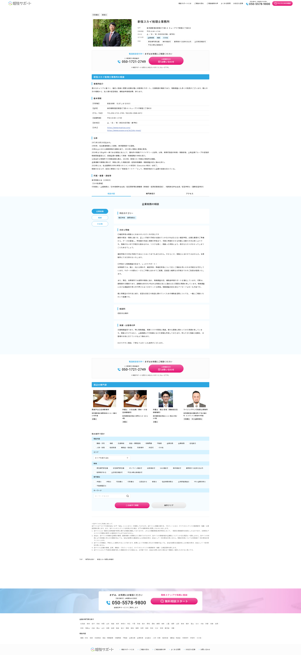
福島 (112, 624)
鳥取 (107, 628)
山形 (107, 624)
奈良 (81, 628)
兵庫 (211, 624)
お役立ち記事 (238, 3)
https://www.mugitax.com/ (118, 127)
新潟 (182, 624)
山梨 (177, 624)
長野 (172, 624)
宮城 (98, 624)
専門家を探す (89, 559)
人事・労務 (156, 638)
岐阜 (163, 624)
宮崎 (161, 628)
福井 (187, 624)
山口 (103, 628)
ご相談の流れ (199, 3)
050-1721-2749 (134, 62)
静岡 (158, 624)
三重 (167, 624)
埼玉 (128, 624)
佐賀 (142, 628)
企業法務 (132, 638)
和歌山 (87, 628)
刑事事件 (185, 638)
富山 (192, 624)
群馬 (148, 624)
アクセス (189, 193)
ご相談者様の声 (212, 3)
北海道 (82, 624)
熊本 (151, 628)
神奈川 (123, 624)
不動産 (125, 638)
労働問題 (118, 638)
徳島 (117, 628)
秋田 (103, 624)
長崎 (146, 628)
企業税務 (100, 211)
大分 (156, 628)
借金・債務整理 (108, 638)
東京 (117, 624)
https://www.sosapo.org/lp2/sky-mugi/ (124, 130)
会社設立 (148, 638)
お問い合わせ (205, 649)
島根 (112, 628)
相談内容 (111, 193)
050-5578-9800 (259, 4)
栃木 (143, 624)
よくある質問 (226, 3)
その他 (100, 224)
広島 (93, 628)
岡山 (98, 628)
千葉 (133, 624)
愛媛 (127, 628)
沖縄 (172, 628)
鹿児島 (167, 628)
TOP (81, 559)
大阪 (202, 624)
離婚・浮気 (84, 638)
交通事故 (98, 638)
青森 (88, 624)
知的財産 (165, 638)
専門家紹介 (150, 193)
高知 (132, 628)
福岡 (137, 628)
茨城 (138, 624)
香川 (122, 628)
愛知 (153, 624)
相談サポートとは (184, 3)
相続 (100, 217)
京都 (206, 624)
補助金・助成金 (175, 638)
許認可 (192, 638)
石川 (197, 624)
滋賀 (216, 624)
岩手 (93, 624)
